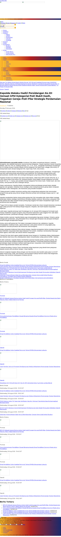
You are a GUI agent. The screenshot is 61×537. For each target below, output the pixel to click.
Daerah (7, 89)
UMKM (8, 36)
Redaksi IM (3, 105)
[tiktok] (23, 23)
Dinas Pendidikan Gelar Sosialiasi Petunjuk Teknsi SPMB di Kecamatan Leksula (23, 464)
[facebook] (3, 23)
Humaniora (6, 44)
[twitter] (8, 23)
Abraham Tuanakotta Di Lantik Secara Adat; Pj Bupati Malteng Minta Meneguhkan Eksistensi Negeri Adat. (29, 84)
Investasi (8, 40)
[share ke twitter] (8, 110)
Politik (5, 43)
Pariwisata (9, 48)
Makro (8, 34)
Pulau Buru (9, 51)
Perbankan (9, 37)
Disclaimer (5, 532)
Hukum (5, 41)
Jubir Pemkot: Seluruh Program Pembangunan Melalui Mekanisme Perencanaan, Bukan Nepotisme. (30, 496)
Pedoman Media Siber (7, 529)
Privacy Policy (6, 531)
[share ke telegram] (19, 110)
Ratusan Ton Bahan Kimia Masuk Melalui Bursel (14, 82)
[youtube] (18, 23)
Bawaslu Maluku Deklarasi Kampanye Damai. (18, 84)
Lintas (4, 50)
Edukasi (8, 47)
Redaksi (4, 528)
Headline (5, 31)
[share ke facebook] (3, 110)
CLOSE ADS (3, 0)
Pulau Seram (10, 53)
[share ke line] (23, 110)
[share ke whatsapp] (13, 110)
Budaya (8, 46)
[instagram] (13, 23)
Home (5, 30)
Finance (5, 33)
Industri (8, 39)
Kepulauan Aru (10, 54)
